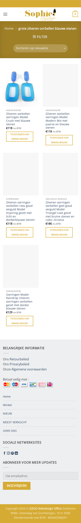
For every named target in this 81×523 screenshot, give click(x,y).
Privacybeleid (19, 364)
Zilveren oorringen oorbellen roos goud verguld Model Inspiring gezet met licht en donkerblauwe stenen (20, 211)
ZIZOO (33, 508)
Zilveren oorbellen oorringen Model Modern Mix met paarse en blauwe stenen (58, 120)
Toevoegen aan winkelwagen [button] (19, 136)
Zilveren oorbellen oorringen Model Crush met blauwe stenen (18, 119)
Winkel (7, 405)
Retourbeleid (19, 359)
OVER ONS (10, 431)
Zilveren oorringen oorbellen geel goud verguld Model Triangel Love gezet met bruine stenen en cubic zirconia (60, 211)
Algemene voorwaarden (29, 369)
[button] (5, 14)
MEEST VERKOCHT (15, 422)
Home (9, 28)
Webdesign (46, 508)
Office (58, 508)
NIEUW (7, 413)
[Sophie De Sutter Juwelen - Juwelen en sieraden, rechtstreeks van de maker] (40, 14)
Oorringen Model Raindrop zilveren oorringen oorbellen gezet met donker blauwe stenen (19, 301)
